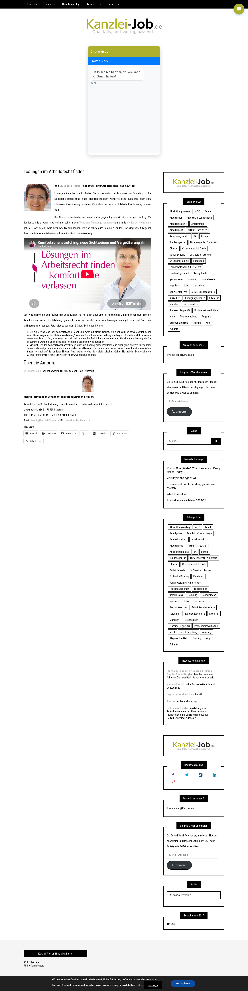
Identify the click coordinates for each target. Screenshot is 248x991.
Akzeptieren (183, 983)
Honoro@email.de (177, 684)
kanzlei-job (199, 285)
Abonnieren (179, 411)
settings (153, 985)
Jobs (186, 285)
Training (197, 322)
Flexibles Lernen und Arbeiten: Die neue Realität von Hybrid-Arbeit (190, 676)
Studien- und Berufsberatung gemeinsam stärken (191, 486)
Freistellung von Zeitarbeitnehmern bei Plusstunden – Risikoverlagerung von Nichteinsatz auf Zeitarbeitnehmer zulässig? (187, 713)
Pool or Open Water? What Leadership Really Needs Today (193, 470)
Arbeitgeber (176, 217)
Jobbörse (50, 4)
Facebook (198, 260)
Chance (174, 248)
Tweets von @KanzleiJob (180, 354)
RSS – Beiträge (31, 962)
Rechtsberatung (188, 701)
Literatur (214, 298)
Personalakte (191, 304)
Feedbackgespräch (179, 273)
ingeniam (174, 285)
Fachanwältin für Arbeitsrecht (185, 267)
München (174, 304)
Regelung (206, 316)
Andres (171, 701)
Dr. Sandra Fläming (179, 260)
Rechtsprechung (188, 316)
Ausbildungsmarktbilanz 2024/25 (186, 500)
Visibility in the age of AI (181, 478)
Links (110, 4)
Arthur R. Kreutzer (197, 230)
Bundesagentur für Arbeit (203, 242)
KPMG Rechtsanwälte (203, 292)
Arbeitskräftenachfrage (199, 217)
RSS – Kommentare (34, 965)
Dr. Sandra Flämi (69, 185)
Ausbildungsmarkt (179, 236)
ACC (197, 211)
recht (172, 316)
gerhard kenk (176, 279)
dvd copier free (176, 708)
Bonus (204, 236)
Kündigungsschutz (195, 298)
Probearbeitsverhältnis (206, 310)
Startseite (32, 4)
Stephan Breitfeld (179, 322)
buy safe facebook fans (181, 694)
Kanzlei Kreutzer (178, 292)
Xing (208, 322)
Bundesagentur (178, 242)
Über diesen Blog (71, 4)
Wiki (201, 694)
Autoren (91, 4)
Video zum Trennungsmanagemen (97, 222)
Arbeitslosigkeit (178, 223)
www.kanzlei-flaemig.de (77, 420)
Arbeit (208, 211)
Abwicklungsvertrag (180, 211)
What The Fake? (176, 494)
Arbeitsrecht (110, 185)
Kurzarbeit (175, 298)
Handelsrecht (209, 279)
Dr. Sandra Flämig (32, 371)
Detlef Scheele (177, 254)
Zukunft (174, 329)
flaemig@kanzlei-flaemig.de (45, 420)
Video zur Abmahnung (140, 222)
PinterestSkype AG (180, 310)
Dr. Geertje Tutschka (201, 254)
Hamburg (192, 279)
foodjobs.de (200, 273)
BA (195, 236)
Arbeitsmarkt (198, 223)
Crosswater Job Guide (194, 248)
